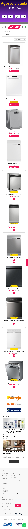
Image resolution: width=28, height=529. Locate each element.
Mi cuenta (13, 479)
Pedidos (13, 475)
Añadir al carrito (14, 71)
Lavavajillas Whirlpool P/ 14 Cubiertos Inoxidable (14, 320)
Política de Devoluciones (5, 479)
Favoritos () (24, 23)
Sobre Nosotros (5, 482)
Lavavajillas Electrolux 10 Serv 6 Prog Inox (14, 226)
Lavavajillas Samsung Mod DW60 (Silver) (14, 383)
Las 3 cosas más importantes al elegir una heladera (13, 452)
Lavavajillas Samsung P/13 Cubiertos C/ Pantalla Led (14, 98)
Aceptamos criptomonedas (6, 491)
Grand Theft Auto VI (9, 437)
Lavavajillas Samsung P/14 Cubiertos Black (14, 289)
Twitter (22, 484)
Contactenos (5, 473)
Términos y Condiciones (5, 476)
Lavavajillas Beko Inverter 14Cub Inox (14, 257)
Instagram (22, 478)
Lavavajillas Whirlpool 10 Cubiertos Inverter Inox (14, 67)
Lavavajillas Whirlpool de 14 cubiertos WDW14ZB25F (14, 351)
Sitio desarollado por (9, 514)
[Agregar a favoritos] (13, 65)
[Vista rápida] (15, 65)
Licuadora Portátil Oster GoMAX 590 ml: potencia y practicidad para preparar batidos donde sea (13, 431)
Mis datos (13, 473)
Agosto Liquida (14, 3)
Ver (14, 199)
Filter (27, 262)
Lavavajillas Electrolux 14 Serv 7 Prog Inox (14, 195)
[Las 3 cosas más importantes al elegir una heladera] (14, 445)
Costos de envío (5, 487)
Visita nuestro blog (14, 462)
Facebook (22, 475)
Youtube (22, 481)
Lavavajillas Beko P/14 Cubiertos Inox (14, 132)
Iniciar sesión (14, 481)
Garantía (5, 485)
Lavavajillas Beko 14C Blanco (14, 163)
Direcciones (13, 477)
